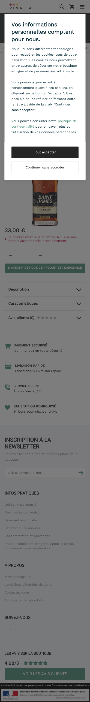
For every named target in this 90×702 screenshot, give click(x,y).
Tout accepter (45, 152)
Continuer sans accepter (45, 167)
